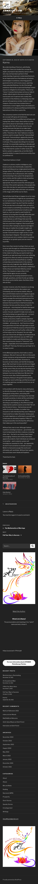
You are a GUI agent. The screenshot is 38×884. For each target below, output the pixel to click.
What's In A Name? (19, 619)
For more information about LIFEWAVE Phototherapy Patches (19, 663)
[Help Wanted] (9, 485)
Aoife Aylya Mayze (27, 60)
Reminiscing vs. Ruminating (12, 675)
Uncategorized (11, 504)
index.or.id (6, 714)
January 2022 (7, 759)
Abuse (5, 782)
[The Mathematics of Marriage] (9, 469)
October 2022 (7, 741)
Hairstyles (6, 726)
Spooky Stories (8, 804)
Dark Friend (20, 722)
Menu (20, 18)
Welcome (14, 718)
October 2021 (7, 767)
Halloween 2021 (13, 711)
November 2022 (8, 737)
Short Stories (7, 800)
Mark (4, 711)
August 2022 (7, 748)
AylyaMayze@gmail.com (10, 819)
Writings (5, 812)
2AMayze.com (12, 10)
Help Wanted (6, 492)
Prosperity (6, 797)
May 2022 (6, 752)
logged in (14, 515)
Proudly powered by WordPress (12, 879)
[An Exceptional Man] (25, 469)
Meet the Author (19, 611)
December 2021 (8, 763)
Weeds (14, 714)
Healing (5, 789)
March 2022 (7, 755)
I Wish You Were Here (10, 686)
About (5, 778)
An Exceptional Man (24, 476)
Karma (5, 697)
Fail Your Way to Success (11, 692)
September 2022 (8, 744)
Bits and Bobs (7, 785)
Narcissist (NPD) (8, 793)
